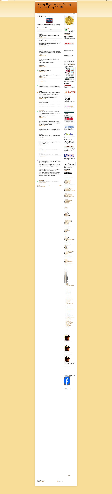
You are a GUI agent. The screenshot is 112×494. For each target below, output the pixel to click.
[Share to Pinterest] (51, 29)
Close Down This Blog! (67, 181)
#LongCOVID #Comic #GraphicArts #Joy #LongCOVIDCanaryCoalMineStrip (70, 251)
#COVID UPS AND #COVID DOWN (69, 239)
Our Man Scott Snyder (67, 183)
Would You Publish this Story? (68, 195)
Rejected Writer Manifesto (68, 189)
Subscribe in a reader (67, 170)
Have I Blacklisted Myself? (68, 203)
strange (66, 212)
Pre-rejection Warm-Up (68, 325)
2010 (65, 279)
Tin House (66, 254)
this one (73, 64)
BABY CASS (66, 260)
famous (66, 208)
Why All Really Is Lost (67, 193)
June (66, 330)
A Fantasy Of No (67, 324)
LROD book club (67, 245)
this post (70, 64)
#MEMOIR (66, 259)
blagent (66, 238)
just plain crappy (67, 222)
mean (65, 231)
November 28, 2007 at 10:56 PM (42, 37)
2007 (65, 282)
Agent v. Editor (67, 320)
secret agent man (67, 241)
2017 (65, 273)
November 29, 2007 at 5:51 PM (42, 98)
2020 (65, 271)
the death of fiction (67, 215)
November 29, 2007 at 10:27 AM (42, 77)
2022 (65, 269)
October (67, 326)
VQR (65, 236)
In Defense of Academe (67, 187)
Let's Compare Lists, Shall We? (69, 319)
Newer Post (38, 185)
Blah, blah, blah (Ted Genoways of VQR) (70, 184)
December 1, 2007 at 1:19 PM (42, 156)
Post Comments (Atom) (42, 186)
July (66, 329)
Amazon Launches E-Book (69, 298)
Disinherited (66, 253)
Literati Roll (66, 199)
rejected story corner (67, 244)
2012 (65, 277)
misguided (66, 207)
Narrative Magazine (67, 233)
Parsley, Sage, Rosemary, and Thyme (70, 317)
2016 (65, 274)
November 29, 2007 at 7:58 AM (42, 46)
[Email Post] (46, 29)
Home (49, 185)
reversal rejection (67, 228)
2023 (65, 268)
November (67, 284)
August (67, 328)
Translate (42, 481)
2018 (65, 272)
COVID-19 (66, 249)
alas (65, 232)
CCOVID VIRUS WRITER (68, 252)
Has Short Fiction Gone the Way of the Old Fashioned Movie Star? (70, 190)
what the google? (67, 230)
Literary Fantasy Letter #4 (69, 323)
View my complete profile (67, 34)
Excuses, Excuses (67, 202)
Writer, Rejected (41, 110)
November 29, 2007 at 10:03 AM (42, 66)
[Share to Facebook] (50, 29)
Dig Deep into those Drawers (68, 194)
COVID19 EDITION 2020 (68, 221)
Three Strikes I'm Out (68, 318)
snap (65, 258)
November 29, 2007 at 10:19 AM (42, 71)
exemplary (66, 213)
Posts (66, 388)
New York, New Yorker (68, 321)
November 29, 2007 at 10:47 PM (42, 125)
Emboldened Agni (67, 179)
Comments (66, 389)
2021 (65, 270)
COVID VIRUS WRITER (68, 220)
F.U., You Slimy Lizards (67, 182)
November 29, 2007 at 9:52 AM (42, 55)
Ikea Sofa (67, 302)
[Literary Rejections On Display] (67, 384)
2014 (65, 276)
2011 (65, 278)
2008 (65, 281)
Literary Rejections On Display (67, 376)
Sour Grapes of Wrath (67, 201)
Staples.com (69, 475)
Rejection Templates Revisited (68, 200)
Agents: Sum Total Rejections (69, 322)
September (67, 327)
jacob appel (66, 224)
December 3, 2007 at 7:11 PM (42, 182)
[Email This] (48, 29)
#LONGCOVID (66, 248)
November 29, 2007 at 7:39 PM (42, 117)
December (67, 283)
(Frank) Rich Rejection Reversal (69, 299)
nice (65, 246)
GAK (65, 240)
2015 (65, 275)
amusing (66, 216)
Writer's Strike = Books (68, 300)
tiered (65, 247)
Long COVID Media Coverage (68, 261)
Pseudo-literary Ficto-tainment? (68, 188)
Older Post (60, 185)
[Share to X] (49, 29)
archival (66, 229)
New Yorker (66, 223)
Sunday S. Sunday (68, 301)
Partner (66, 262)
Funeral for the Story (68, 316)
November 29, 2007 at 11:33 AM (42, 81)
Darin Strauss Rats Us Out (68, 180)
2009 (65, 280)
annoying (66, 214)
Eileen (39, 91)
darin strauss (66, 237)
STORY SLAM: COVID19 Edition (69, 263)
